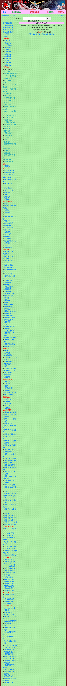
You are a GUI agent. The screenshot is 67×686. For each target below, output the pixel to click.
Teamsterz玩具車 (10, 115)
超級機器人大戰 (9, 293)
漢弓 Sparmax (9, 669)
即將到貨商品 (34, 12)
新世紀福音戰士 (9, 225)
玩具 (5, 140)
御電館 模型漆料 (9, 652)
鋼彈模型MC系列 (9, 326)
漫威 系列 (7, 230)
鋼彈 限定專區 (8, 296)
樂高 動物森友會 (9, 515)
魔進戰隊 (7, 377)
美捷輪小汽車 (8, 148)
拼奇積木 (7, 131)
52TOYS (7, 71)
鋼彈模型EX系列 (9, 320)
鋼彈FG (6, 302)
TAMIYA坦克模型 (9, 559)
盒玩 (5, 195)
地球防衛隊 (8, 355)
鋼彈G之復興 (8, 304)
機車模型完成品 (9, 586)
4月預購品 (7, 54)
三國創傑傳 (8, 280)
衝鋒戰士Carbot (9, 370)
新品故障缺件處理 (8, 30)
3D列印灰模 (8, 381)
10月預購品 (8, 41)
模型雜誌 (7, 166)
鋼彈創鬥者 (8, 313)
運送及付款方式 (8, 27)
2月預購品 (7, 49)
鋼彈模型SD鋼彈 (9, 344)
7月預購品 (7, 60)
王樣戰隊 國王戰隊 (10, 368)
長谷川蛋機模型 (9, 601)
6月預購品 (7, 58)
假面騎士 (7, 212)
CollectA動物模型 (10, 76)
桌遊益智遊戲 (8, 133)
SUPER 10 (7, 351)
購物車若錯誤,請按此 (8, 15)
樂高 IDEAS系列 (9, 465)
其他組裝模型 (8, 282)
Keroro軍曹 (8, 274)
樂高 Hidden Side (10, 461)
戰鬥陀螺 (7, 129)
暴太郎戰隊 (8, 362)
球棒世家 (6, 36)
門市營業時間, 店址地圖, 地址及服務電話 (41, 34)
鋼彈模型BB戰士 (9, 318)
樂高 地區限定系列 (10, 520)
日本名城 (7, 390)
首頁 (4, 12)
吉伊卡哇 (7, 214)
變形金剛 (7, 153)
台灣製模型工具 (9, 650)
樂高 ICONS (8, 463)
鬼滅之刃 (7, 245)
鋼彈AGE (7, 300)
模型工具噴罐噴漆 (10, 656)
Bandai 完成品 (9, 170)
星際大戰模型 (8, 287)
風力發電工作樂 (9, 590)
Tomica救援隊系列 (10, 546)
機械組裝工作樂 (9, 584)
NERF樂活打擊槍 (9, 98)
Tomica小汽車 (9, 535)
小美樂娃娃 (8, 399)
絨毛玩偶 (7, 197)
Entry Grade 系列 (10, 267)
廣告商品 (51, 12)
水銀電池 (7, 137)
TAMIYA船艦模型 (9, 566)
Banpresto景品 (9, 173)
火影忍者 (7, 232)
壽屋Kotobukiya (9, 386)
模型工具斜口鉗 (9, 658)
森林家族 (7, 406)
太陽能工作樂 (8, 577)
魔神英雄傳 (8, 247)
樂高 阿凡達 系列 (10, 412)
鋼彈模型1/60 (8, 315)
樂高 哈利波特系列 (10, 518)
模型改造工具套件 (10, 661)
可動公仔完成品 (9, 190)
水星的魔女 (8, 291)
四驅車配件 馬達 (9, 573)
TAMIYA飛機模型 (9, 570)
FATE (6, 203)
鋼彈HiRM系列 (9, 307)
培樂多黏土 (8, 120)
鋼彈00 (6, 298)
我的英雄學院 (8, 223)
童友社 (6, 674)
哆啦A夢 (7, 221)
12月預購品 (8, 45)
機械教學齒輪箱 (9, 581)
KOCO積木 (7, 96)
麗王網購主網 (7, 23)
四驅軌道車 (8, 575)
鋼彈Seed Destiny (10, 311)
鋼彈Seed (7, 309)
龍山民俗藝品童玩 (8, 32)
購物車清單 (61, 15)
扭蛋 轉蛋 (7, 192)
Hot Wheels (8, 93)
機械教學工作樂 (9, 579)
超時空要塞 (8, 238)
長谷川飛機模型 (9, 603)
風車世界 (6, 34)
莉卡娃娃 (7, 408)
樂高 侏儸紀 (8, 513)
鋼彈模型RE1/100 (10, 337)
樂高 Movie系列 (9, 485)
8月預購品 (7, 63)
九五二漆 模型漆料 (10, 647)
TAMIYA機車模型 (9, 562)
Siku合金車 (8, 104)
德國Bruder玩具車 (10, 124)
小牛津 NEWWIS (9, 122)
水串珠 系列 (8, 135)
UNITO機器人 (8, 118)
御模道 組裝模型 (9, 388)
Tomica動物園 (9, 533)
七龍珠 (6, 210)
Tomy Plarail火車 (9, 548)
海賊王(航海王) (9, 227)
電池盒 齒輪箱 (8, 588)
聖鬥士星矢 (8, 234)
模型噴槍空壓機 (9, 654)
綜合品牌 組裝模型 (10, 392)
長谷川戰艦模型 (9, 599)
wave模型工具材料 (10, 645)
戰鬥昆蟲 (7, 126)
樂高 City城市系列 (10, 434)
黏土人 (6, 199)
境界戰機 (7, 285)
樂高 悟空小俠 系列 (10, 522)
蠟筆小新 (7, 236)
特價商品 (61, 12)
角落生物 (7, 151)
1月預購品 (7, 47)
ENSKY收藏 (8, 78)
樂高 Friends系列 (10, 458)
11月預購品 (7, 43)
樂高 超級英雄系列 (10, 524)
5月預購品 (7, 56)
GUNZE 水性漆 (9, 614)
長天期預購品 (16, 12)
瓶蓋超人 (7, 142)
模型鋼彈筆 (8, 663)
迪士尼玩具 (8, 159)
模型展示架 (8, 289)
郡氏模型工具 (8, 683)
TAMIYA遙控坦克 (9, 568)
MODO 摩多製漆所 (10, 621)
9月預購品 (7, 65)
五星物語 (7, 384)
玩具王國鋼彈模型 (8, 25)
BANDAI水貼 (8, 265)
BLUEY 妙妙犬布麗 (10, 74)
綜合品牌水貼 (8, 676)
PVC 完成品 (8, 188)
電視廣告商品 (8, 162)
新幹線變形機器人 (10, 555)
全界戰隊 (7, 353)
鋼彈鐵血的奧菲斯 (10, 346)
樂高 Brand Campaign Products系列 (10, 425)
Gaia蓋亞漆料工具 (10, 612)
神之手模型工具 (9, 672)
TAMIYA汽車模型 (9, 564)
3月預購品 (7, 52)
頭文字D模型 (8, 395)
